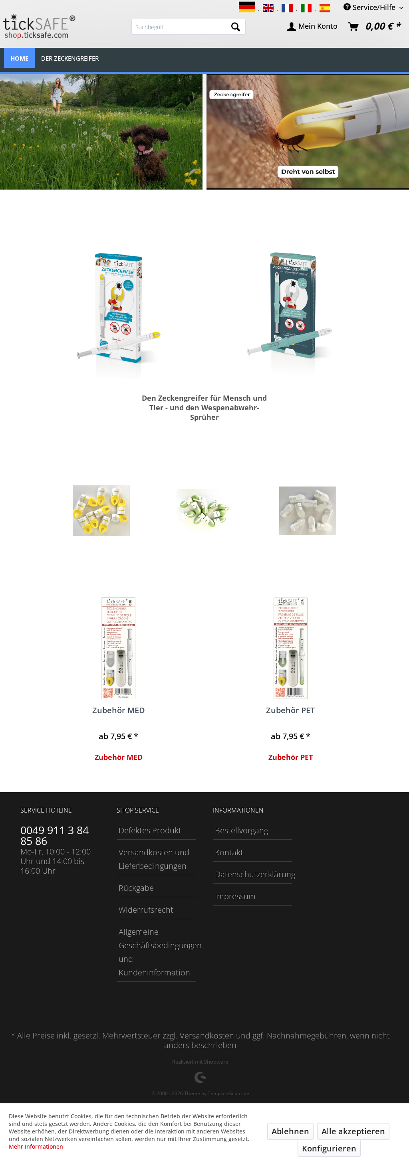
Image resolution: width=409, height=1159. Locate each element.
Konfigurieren (329, 1148)
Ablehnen (290, 1131)
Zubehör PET (290, 711)
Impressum (235, 896)
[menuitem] (188, 27)
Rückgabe (136, 887)
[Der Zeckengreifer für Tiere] (290, 311)
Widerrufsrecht (146, 909)
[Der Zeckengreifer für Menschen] (118, 311)
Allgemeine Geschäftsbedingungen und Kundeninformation (157, 952)
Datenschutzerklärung (253, 874)
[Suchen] (236, 27)
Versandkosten (207, 1035)
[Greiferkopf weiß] (307, 511)
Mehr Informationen (36, 1146)
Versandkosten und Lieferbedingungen (154, 859)
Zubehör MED (118, 711)
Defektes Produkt (150, 830)
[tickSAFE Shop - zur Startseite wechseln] (38, 27)
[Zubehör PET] (290, 648)
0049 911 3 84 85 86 (54, 835)
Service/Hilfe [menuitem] (374, 7)
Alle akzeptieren (353, 1131)
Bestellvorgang (241, 830)
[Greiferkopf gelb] (101, 511)
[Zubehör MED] (118, 648)
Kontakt (229, 852)
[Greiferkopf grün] (204, 511)
